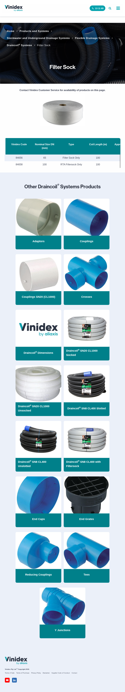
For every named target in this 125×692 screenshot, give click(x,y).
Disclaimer (46, 673)
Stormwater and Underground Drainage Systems (38, 38)
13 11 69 (99, 8)
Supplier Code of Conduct (61, 673)
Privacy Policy (36, 673)
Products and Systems (34, 31)
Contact (74, 673)
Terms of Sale (9, 673)
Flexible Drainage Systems (92, 38)
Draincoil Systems (19, 45)
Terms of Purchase (22, 673)
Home (10, 31)
